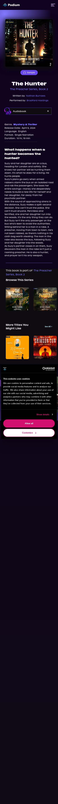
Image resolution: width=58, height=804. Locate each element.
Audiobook (19, 111)
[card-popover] (17, 299)
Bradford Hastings (37, 100)
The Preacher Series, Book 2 (29, 89)
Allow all (29, 423)
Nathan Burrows (35, 95)
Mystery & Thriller (25, 124)
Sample (31, 72)
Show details (42, 414)
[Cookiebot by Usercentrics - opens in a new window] (42, 369)
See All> (48, 326)
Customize (27, 433)
